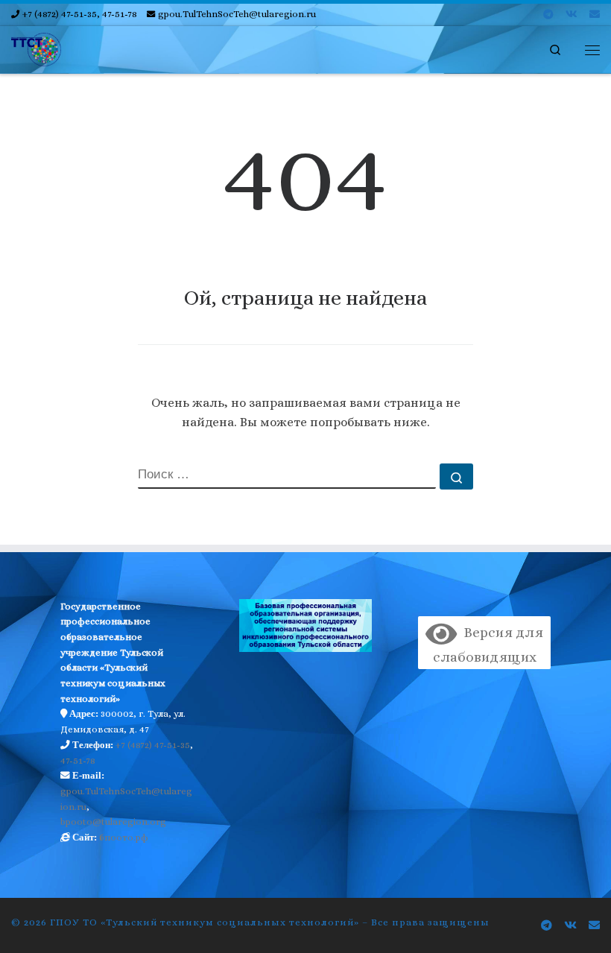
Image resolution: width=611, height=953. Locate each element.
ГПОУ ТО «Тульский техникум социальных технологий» (204, 922)
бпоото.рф (123, 837)
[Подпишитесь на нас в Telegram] (548, 15)
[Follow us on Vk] (571, 15)
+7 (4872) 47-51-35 (152, 745)
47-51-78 (77, 761)
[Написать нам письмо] (594, 15)
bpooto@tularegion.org (113, 822)
